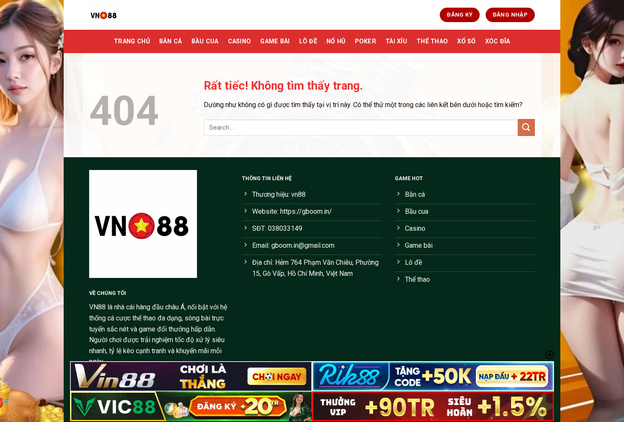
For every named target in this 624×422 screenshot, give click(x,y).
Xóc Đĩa (497, 41)
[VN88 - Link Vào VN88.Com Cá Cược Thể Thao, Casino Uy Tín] (131, 15)
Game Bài (275, 41)
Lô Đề (308, 41)
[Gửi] (526, 127)
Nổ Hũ (335, 41)
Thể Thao (432, 41)
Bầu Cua (205, 41)
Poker (365, 41)
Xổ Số (466, 41)
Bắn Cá (170, 41)
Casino (239, 41)
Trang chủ (132, 41)
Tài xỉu (396, 41)
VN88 (97, 307)
